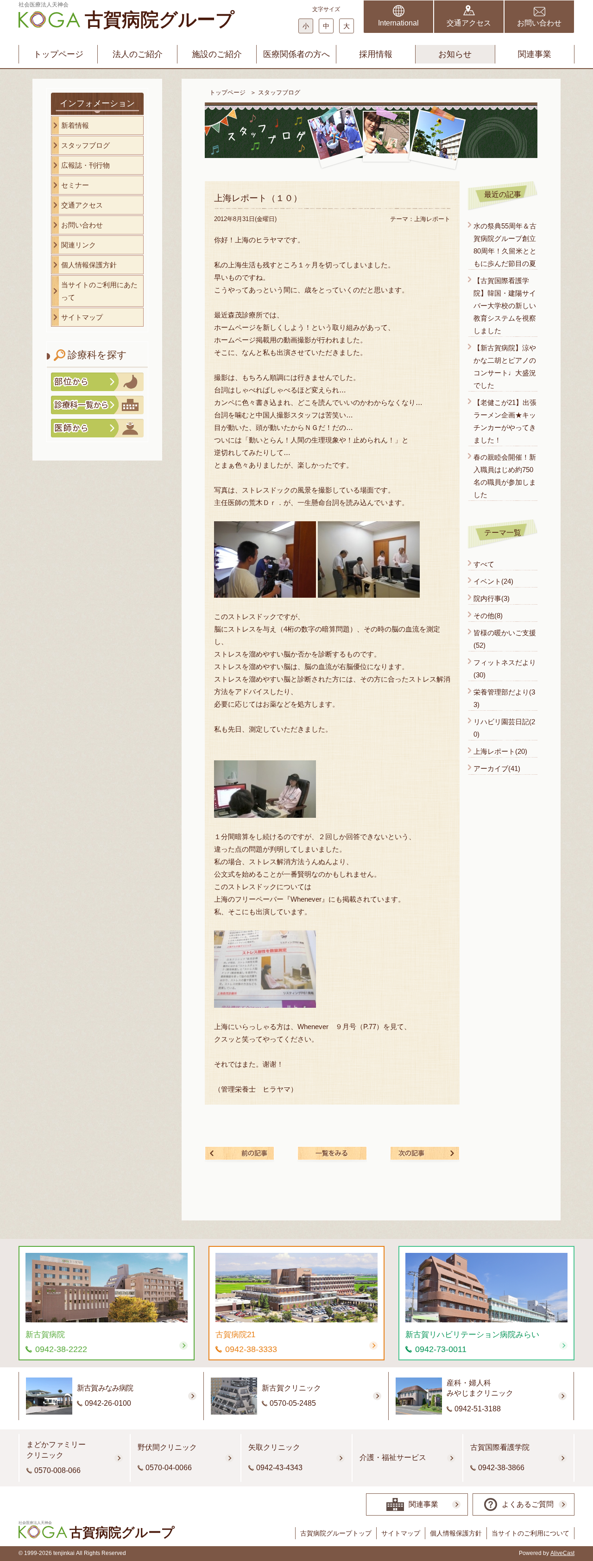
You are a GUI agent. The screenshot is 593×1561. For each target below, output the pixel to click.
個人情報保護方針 (456, 1533)
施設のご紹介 (217, 54)
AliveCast (562, 1553)
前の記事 (239, 1153)
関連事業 (534, 54)
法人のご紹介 (138, 54)
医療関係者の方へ (296, 54)
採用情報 (375, 54)
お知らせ (455, 54)
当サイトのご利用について (530, 1533)
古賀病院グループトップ (336, 1533)
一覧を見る (332, 1153)
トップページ (58, 54)
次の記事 (425, 1153)
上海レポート (432, 218)
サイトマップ (400, 1533)
